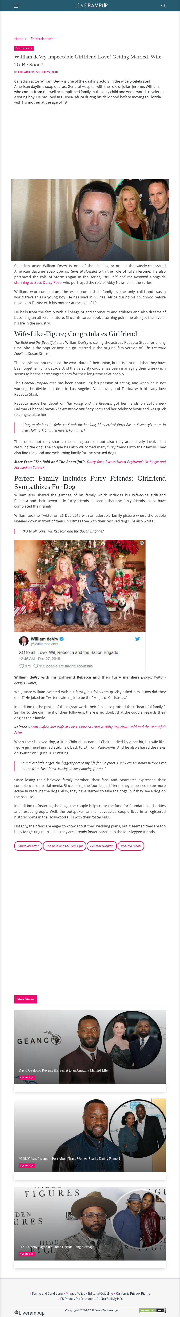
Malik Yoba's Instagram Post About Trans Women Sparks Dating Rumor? (69, 1158)
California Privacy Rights (133, 1293)
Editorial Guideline (100, 1293)
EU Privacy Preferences (77, 1299)
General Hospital (101, 846)
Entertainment (42, 39)
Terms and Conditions (47, 1293)
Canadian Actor (28, 846)
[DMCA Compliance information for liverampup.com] (152, 1312)
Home (18, 39)
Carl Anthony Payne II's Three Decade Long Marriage (56, 1247)
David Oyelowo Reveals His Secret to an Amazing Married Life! (64, 1070)
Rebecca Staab (131, 846)
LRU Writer (26, 72)
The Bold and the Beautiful (64, 846)
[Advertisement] (90, 142)
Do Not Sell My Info (110, 1299)
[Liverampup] (91, 5)
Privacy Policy (75, 1293)
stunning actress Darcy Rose (37, 282)
